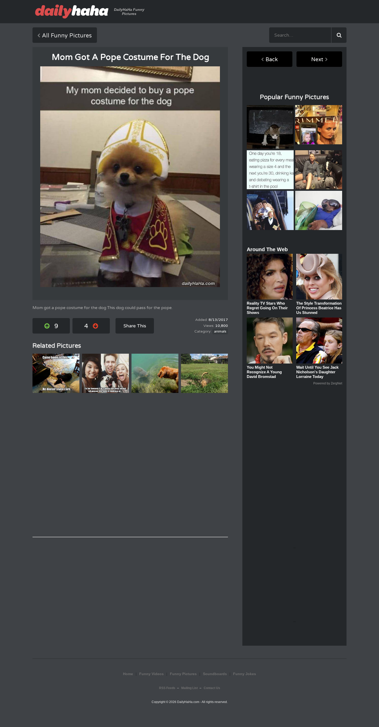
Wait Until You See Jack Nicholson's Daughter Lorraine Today (317, 372)
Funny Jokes (244, 674)
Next (317, 60)
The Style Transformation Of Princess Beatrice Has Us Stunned (319, 308)
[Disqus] (130, 465)
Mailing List (189, 688)
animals (220, 331)
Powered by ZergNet (327, 383)
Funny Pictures (183, 674)
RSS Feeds (167, 688)
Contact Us (212, 688)
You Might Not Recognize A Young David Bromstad (264, 372)
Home (128, 674)
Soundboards (215, 674)
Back (272, 60)
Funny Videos (151, 674)
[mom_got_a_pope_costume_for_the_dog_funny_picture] (130, 176)
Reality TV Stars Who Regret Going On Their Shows (267, 308)
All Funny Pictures (67, 35)
